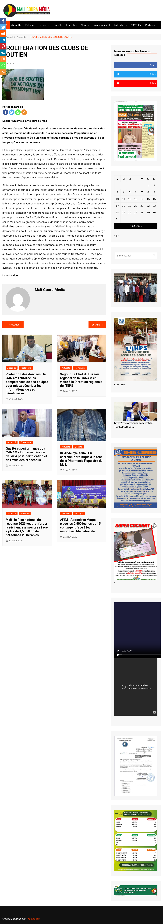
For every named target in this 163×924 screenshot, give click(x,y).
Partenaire (151, 25)
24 (117, 212)
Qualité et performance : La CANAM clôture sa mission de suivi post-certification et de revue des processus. (26, 454)
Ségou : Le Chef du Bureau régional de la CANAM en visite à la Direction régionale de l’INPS (81, 380)
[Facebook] (5, 112)
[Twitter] (11, 112)
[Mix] (3, 59)
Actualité (16, 25)
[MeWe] (3, 52)
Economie (44, 25)
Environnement (101, 25)
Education (72, 25)
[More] (24, 112)
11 (123, 198)
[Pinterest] (3, 46)
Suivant (96, 324)
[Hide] (1, 78)
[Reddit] (3, 33)
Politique (30, 25)
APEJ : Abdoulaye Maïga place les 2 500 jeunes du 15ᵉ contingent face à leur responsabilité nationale (80, 525)
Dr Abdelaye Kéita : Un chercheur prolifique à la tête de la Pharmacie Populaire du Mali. (81, 458)
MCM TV (136, 25)
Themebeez (33, 918)
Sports (85, 25)
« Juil (116, 235)
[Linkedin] (3, 40)
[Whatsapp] (18, 112)
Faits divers (120, 25)
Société (58, 25)
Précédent (14, 324)
